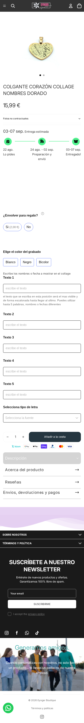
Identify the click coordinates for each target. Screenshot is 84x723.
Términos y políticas (42, 708)
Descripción (16, 458)
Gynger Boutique (46, 700)
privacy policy (36, 614)
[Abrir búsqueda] (13, 6)
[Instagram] (42, 716)
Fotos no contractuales (15, 118)
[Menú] (4, 5)
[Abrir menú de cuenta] (70, 6)
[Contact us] (8, 708)
